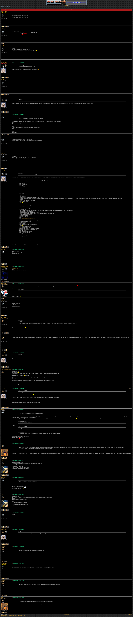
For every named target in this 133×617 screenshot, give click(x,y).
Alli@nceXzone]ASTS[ (6, 369)
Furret (2, 460)
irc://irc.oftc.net (15, 268)
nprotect (3, 335)
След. (131, 6)
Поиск (66, 5)
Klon (2, 443)
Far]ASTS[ (3, 317)
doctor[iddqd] (4, 11)
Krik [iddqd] (3, 283)
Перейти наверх (66, 614)
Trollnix (2, 136)
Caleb (2, 28)
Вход (69, 5)
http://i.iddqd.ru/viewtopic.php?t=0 (28, 218)
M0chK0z (3, 477)
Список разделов (4, 615)
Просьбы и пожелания (13, 615)
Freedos (3, 45)
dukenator (3, 153)
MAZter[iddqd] (4, 62)
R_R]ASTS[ (3, 114)
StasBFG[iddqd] (4, 266)
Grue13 (2, 79)
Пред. (125, 6)
